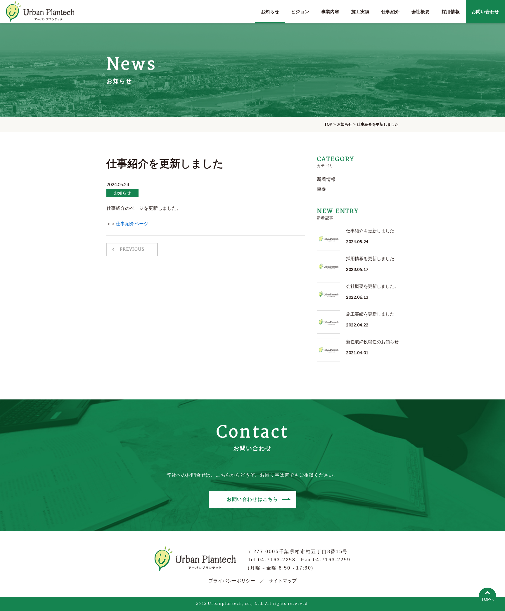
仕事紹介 (390, 11)
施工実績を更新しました (370, 313)
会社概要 (420, 11)
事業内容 (330, 11)
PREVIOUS (132, 249)
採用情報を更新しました (370, 258)
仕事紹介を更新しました (370, 230)
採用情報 (451, 11)
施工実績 (360, 11)
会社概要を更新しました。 (372, 286)
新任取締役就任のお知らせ (372, 341)
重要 (321, 188)
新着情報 (326, 179)
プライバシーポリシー (231, 580)
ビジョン (300, 11)
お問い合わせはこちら (252, 499)
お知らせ (270, 11)
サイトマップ (283, 580)
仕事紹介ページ (132, 223)
